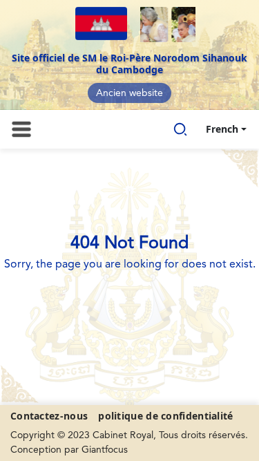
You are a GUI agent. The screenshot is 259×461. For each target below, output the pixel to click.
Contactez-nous (49, 415)
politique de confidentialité (165, 415)
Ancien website (129, 93)
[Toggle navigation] (21, 129)
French (222, 128)
